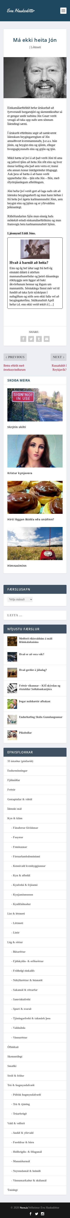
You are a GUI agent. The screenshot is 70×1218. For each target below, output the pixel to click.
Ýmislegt (12, 1190)
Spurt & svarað (22, 1008)
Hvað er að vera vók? (31, 654)
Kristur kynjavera (19, 473)
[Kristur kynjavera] (35, 451)
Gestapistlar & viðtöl (19, 799)
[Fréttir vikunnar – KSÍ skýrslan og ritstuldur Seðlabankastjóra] (12, 688)
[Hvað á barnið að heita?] (35, 273)
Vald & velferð (16, 1123)
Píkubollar (25, 732)
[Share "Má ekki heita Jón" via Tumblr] (39, 339)
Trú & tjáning (21, 1104)
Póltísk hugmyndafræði (27, 1094)
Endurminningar (17, 770)
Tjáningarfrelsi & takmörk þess (31, 1018)
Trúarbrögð (20, 1113)
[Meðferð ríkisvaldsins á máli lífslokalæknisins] (12, 641)
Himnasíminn (17, 565)
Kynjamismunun (23, 894)
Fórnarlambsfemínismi (26, 856)
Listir (16, 932)
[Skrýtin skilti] (35, 404)
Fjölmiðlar (13, 780)
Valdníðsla (19, 1027)
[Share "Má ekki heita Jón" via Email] (47, 339)
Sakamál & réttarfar (25, 989)
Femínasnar (20, 847)
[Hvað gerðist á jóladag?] (12, 672)
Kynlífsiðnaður (22, 904)
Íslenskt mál (14, 808)
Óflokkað (12, 1047)
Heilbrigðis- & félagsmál (27, 1151)
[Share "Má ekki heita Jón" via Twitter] (31, 339)
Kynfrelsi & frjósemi (25, 885)
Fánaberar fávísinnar (25, 827)
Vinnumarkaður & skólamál (29, 1180)
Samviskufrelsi (21, 999)
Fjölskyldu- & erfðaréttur (28, 961)
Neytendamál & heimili (27, 1171)
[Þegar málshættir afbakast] (12, 704)
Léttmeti (36, 47)
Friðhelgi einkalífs (23, 970)
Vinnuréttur (20, 1037)
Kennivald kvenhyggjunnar (29, 866)
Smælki (11, 1066)
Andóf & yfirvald (23, 1132)
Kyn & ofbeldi (21, 875)
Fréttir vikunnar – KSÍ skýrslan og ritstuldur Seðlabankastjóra (39, 687)
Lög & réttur (15, 942)
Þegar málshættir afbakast (34, 701)
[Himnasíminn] (35, 543)
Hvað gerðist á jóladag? (33, 670)
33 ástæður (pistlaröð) (20, 761)
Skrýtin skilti (16, 427)
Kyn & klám (14, 818)
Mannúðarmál (21, 1161)
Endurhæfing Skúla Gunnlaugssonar (40, 717)
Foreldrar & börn (23, 1142)
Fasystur (18, 837)
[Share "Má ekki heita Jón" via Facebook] (23, 339)
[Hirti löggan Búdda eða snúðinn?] (35, 497)
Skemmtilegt (14, 1056)
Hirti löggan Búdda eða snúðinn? (30, 519)
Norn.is (24, 1207)
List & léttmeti (16, 913)
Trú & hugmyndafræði (20, 1085)
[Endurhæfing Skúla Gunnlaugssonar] (12, 720)
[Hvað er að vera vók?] (12, 657)
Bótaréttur (19, 951)
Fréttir (11, 789)
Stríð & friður (15, 1075)
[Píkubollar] (12, 735)
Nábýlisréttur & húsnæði (27, 980)
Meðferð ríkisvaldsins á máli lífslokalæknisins (35, 640)
